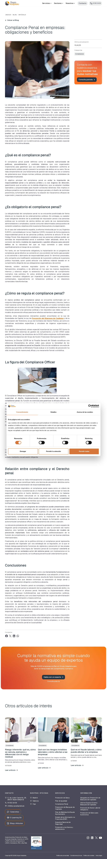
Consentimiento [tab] (22, 412)
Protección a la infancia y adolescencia (64, 828)
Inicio (8, 15)
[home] (12, 3)
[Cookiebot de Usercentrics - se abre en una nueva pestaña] (90, 406)
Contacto (82, 3)
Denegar (23, 451)
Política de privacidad (62, 855)
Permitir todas (84, 451)
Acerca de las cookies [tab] (85, 412)
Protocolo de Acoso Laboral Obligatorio (90, 809)
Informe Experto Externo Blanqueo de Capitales (88, 804)
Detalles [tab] (54, 412)
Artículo (22, 15)
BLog (15, 15)
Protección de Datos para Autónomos (89, 814)
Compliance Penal (61, 804)
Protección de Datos (62, 798)
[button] (47, 3)
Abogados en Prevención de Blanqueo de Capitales (90, 799)
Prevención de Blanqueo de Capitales (65, 808)
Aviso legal (99, 855)
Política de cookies (88, 855)
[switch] (42, 442)
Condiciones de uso (76, 855)
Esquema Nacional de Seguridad (63, 823)
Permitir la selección (53, 451)
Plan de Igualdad (61, 801)
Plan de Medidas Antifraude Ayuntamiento (65, 813)
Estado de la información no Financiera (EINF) (65, 818)
